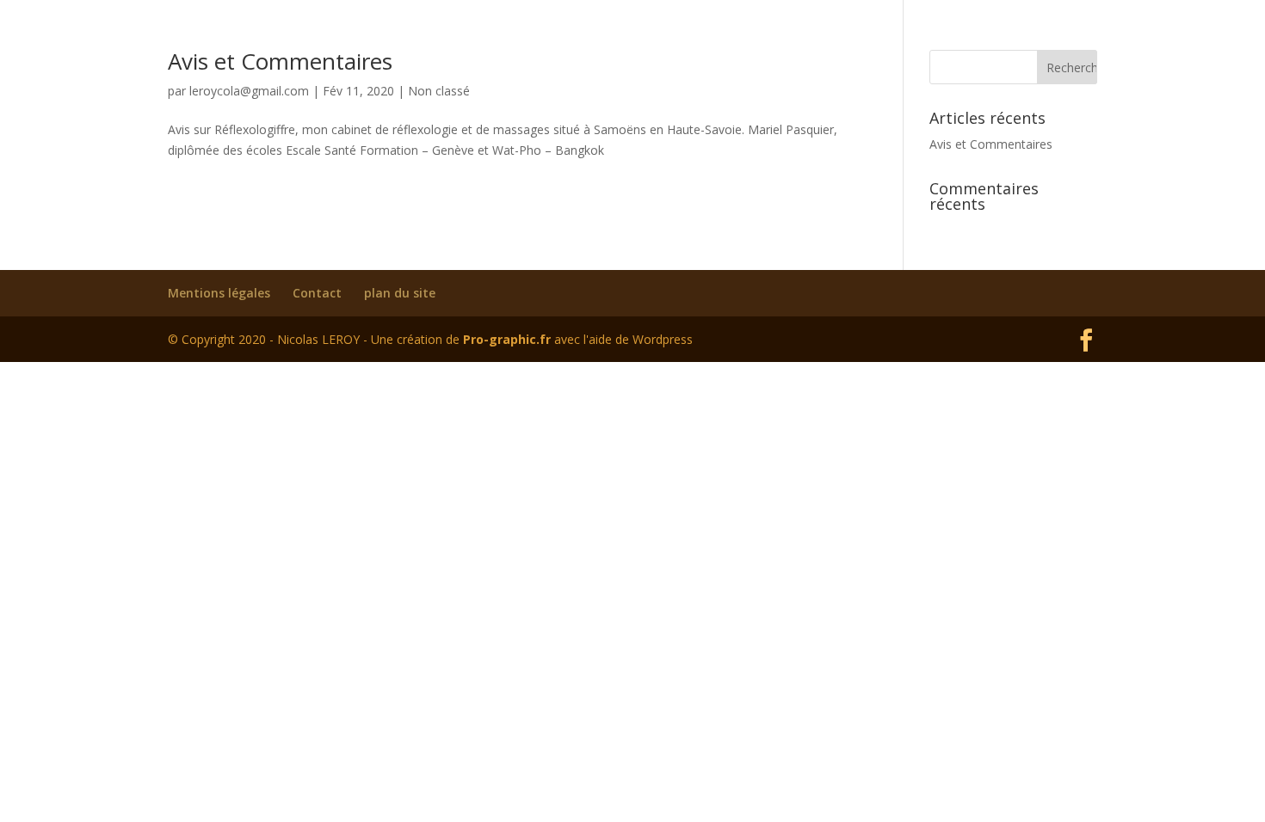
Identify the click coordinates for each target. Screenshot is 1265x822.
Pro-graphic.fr (507, 339)
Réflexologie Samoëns (748, 35)
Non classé (439, 91)
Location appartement (922, 35)
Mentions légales (219, 293)
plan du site (399, 293)
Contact (1038, 35)
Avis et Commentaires (990, 144)
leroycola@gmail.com (249, 91)
